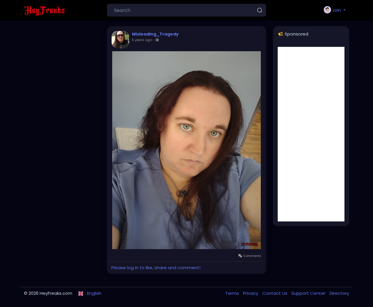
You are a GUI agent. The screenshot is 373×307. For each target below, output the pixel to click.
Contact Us (275, 293)
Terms (232, 293)
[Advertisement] (311, 134)
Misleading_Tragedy (155, 34)
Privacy (251, 293)
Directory (339, 293)
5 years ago (142, 40)
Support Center (309, 293)
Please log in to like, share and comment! (155, 268)
